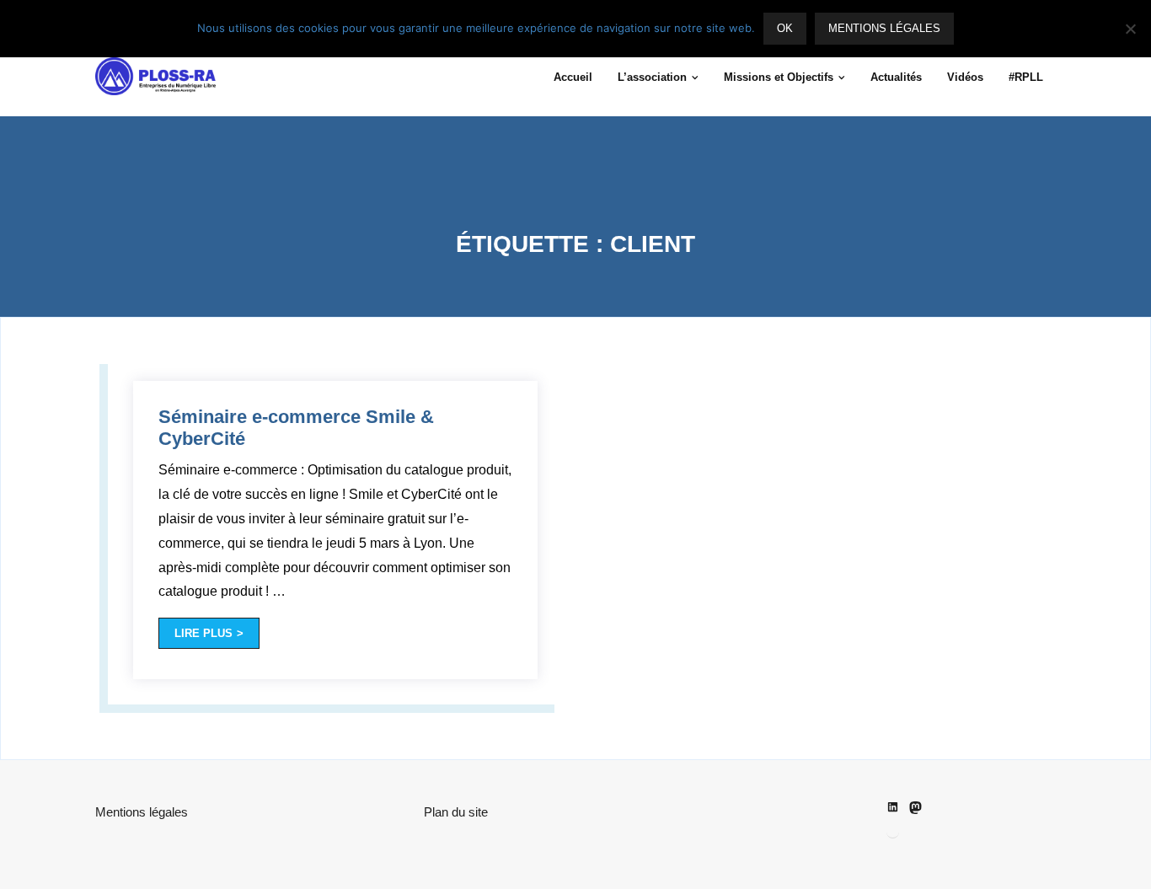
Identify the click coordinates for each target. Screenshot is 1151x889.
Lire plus (203, 633)
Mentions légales (141, 812)
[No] (1130, 28)
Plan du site (456, 812)
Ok (785, 28)
